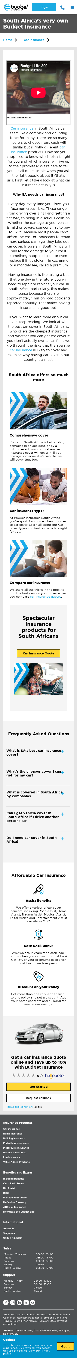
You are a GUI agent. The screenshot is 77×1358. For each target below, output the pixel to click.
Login (44, 7)
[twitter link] (26, 1303)
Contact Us (22, 1314)
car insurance (21, 350)
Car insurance (21, 128)
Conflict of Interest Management (21, 1317)
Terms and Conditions (54, 1317)
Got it (65, 1346)
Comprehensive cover (29, 435)
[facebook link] (6, 1303)
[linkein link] (19, 1303)
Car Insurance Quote (38, 653)
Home (7, 40)
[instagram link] (12, 1302)
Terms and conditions (20, 1106)
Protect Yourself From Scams (53, 1314)
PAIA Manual (29, 1321)
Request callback (38, 1098)
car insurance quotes (45, 596)
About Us (8, 1314)
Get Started (38, 1086)
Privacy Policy (12, 1321)
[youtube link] (32, 1303)
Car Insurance (34, 40)
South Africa (65, 40)
